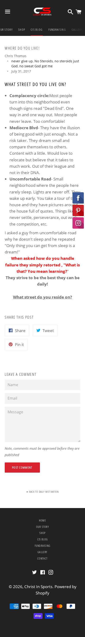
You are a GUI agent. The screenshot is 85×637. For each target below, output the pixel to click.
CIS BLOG (36, 29)
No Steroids (43, 61)
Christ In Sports (38, 586)
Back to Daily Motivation (44, 491)
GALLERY (77, 29)
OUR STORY (42, 527)
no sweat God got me (36, 66)
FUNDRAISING (57, 29)
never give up (22, 61)
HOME (42, 520)
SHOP (21, 29)
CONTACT (42, 558)
